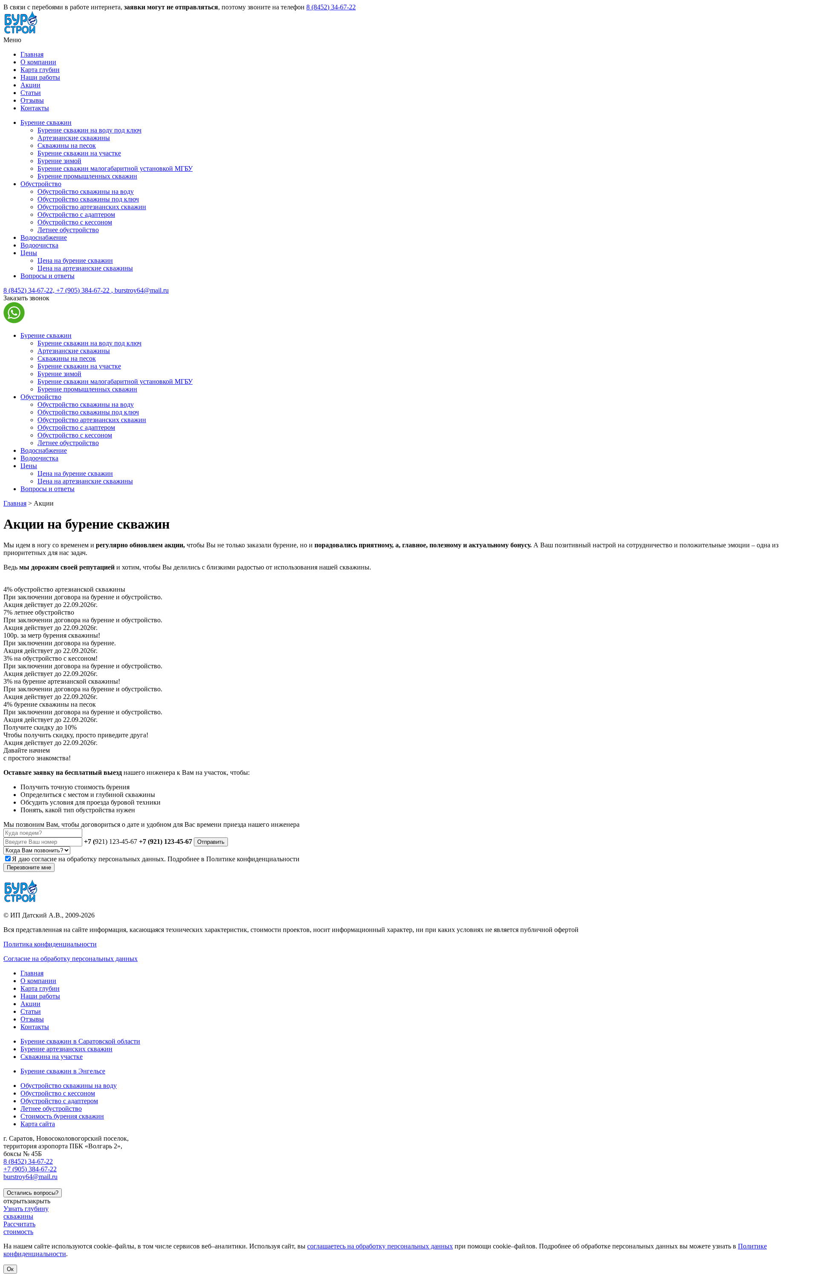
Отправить (211, 842)
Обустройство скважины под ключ (88, 199)
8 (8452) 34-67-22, (29, 290)
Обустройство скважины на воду (85, 191)
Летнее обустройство (68, 229)
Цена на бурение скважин (75, 260)
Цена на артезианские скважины (85, 268)
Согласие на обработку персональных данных (70, 958)
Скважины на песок (66, 145)
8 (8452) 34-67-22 (331, 7)
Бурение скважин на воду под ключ (89, 130)
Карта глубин (40, 69)
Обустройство (40, 183)
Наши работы (40, 77)
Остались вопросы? (32, 1193)
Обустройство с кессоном (74, 222)
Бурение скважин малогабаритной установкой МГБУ (115, 168)
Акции (30, 85)
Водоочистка (39, 245)
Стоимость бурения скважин (62, 1116)
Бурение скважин (46, 122)
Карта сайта (37, 1123)
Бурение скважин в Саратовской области (80, 1041)
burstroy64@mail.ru (140, 290)
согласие (44, 859)
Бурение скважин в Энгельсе (62, 1071)
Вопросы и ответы (47, 275)
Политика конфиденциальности (50, 944)
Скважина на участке (51, 1056)
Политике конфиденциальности (253, 859)
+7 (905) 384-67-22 (83, 290)
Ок (10, 1269)
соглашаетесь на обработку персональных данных (380, 1246)
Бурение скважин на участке (79, 153)
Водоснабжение (43, 237)
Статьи (30, 92)
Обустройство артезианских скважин (91, 206)
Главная (31, 54)
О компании (38, 62)
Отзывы (32, 100)
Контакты (34, 108)
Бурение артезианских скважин (66, 1049)
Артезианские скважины (73, 137)
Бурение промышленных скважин (87, 176)
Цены (28, 252)
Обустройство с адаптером (76, 214)
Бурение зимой (59, 160)
